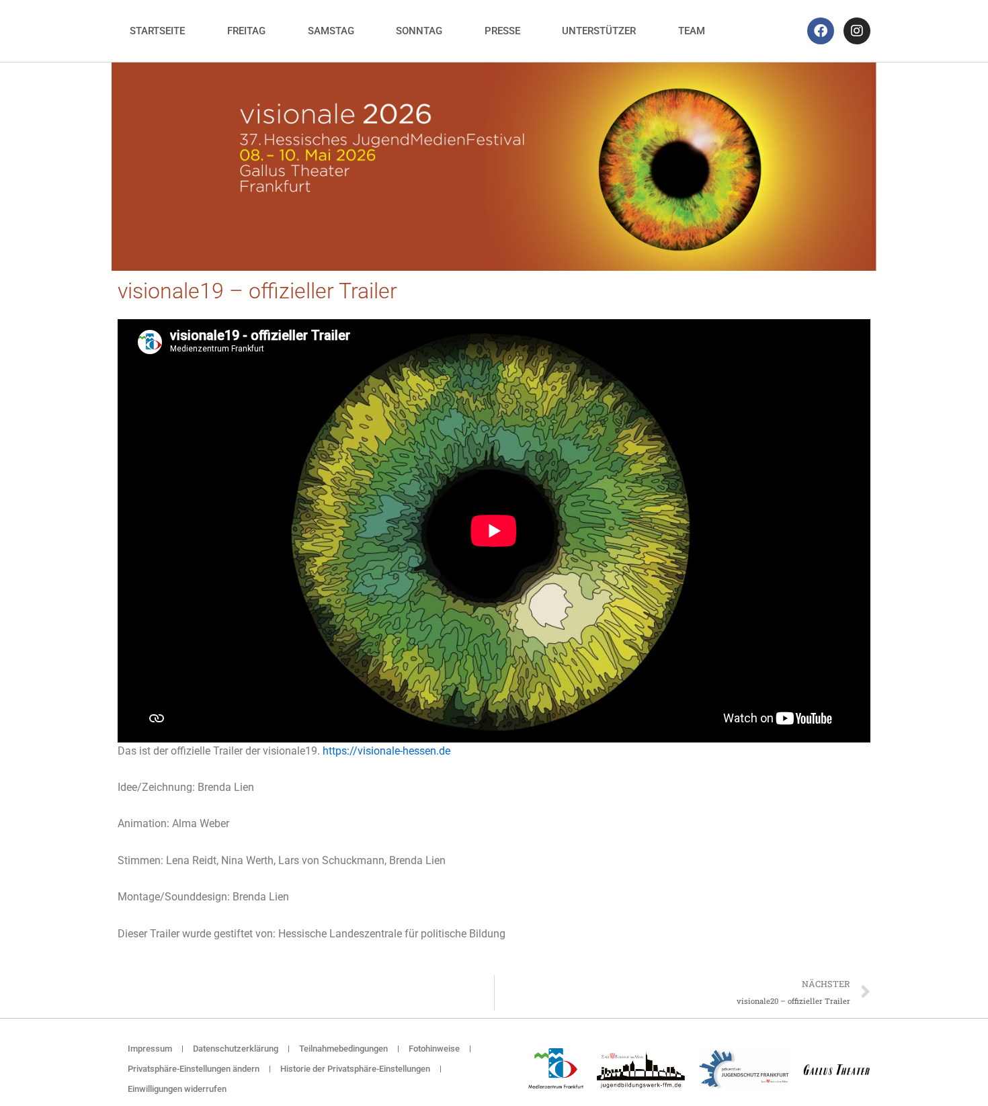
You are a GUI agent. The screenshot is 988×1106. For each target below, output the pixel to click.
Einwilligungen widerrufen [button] (177, 1089)
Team (691, 31)
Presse (502, 31)
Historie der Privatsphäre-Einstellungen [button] (355, 1069)
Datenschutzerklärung (235, 1049)
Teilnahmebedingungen (343, 1049)
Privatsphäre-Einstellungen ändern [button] (193, 1069)
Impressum (150, 1049)
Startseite (157, 31)
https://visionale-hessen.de (386, 751)
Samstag (331, 31)
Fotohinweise (434, 1049)
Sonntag (419, 31)
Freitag (246, 31)
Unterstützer (599, 31)
